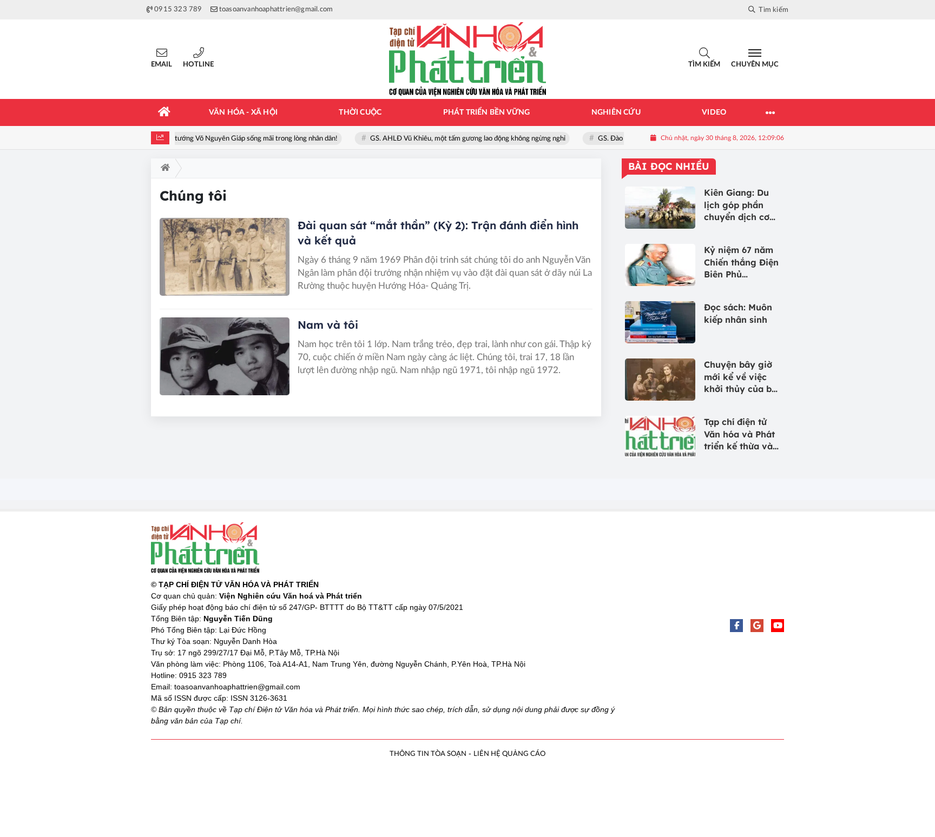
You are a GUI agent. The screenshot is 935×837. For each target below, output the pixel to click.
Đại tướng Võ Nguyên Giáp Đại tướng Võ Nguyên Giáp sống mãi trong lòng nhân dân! (214, 138)
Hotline (198, 64)
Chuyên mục (755, 64)
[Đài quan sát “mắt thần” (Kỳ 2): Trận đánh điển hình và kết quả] (224, 257)
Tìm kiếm (704, 64)
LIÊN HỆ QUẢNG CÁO (509, 754)
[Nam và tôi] (224, 356)
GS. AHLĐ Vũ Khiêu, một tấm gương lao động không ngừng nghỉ (474, 138)
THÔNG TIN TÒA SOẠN (428, 754)
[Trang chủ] (164, 112)
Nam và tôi (328, 324)
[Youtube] (777, 625)
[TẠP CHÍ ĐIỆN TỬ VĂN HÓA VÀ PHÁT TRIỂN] (467, 59)
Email (161, 64)
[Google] (756, 625)
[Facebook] (736, 625)
